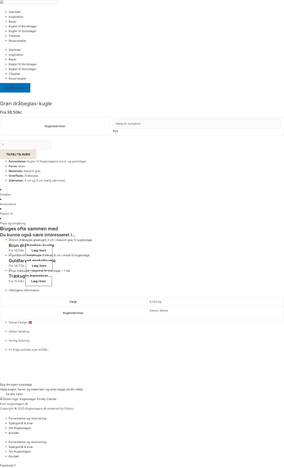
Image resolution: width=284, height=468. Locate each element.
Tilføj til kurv (18, 154)
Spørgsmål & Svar (21, 423)
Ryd (115, 131)
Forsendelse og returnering (27, 418)
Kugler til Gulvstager (23, 31)
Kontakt (14, 433)
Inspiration (16, 17)
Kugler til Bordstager (23, 26)
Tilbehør (14, 36)
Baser (13, 21)
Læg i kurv (39, 250)
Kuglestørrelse (55, 126)
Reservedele (17, 41)
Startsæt (15, 12)
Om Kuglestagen (20, 428)
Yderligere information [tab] (24, 290)
